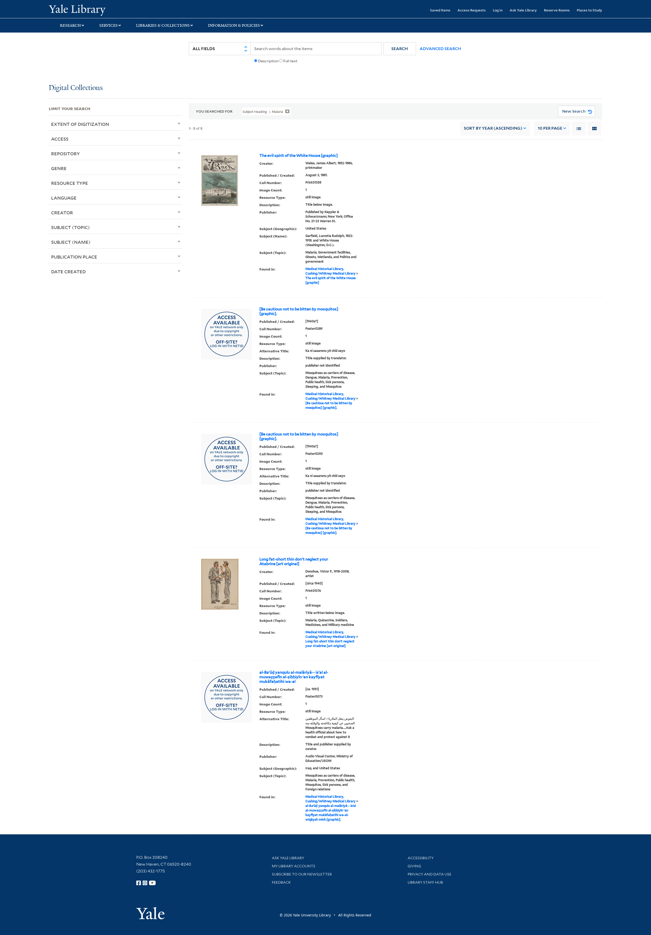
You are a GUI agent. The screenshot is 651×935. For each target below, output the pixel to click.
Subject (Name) (71, 242)
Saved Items (440, 10)
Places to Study (589, 10)
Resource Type (69, 183)
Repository (65, 153)
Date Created (68, 271)
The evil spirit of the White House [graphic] (298, 155)
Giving (414, 866)
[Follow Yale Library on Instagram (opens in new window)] (145, 883)
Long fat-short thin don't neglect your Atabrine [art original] (293, 561)
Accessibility (421, 858)
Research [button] (70, 25)
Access (59, 139)
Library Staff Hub (425, 882)
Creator (62, 212)
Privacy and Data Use (429, 874)
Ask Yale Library (523, 10)
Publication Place (74, 257)
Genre (59, 168)
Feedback (281, 882)
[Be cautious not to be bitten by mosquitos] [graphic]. (298, 311)
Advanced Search (440, 48)
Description (268, 61)
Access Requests (471, 10)
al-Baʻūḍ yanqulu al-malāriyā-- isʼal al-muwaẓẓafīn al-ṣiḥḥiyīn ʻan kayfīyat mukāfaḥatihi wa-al (293, 677)
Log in (497, 10)
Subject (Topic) (70, 227)
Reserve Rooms (557, 10)
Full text (290, 61)
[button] (399, 48)
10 (550, 128)
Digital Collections (76, 88)
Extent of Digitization (80, 124)
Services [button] (108, 25)
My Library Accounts (293, 866)
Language (64, 198)
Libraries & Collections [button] (163, 25)
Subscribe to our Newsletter (302, 874)
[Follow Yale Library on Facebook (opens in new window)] (138, 883)
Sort (493, 128)
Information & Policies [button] (234, 25)
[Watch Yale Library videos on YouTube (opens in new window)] (152, 883)
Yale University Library (90, 9)
